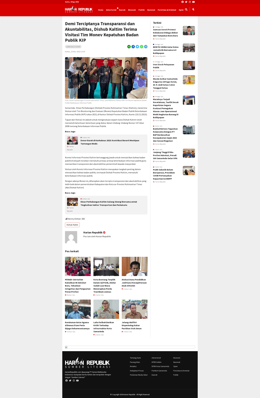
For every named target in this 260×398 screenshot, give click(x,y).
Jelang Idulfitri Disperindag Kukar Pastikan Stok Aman (132, 325)
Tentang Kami (135, 358)
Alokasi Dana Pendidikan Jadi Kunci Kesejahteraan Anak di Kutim (134, 282)
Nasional (151, 10)
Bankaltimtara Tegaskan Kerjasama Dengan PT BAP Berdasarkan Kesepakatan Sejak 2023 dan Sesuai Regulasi (165, 134)
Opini (181, 10)
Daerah (122, 10)
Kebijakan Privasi (137, 370)
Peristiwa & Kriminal (167, 10)
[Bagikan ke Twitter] (137, 46)
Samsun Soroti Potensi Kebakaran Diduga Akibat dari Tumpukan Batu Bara (165, 32)
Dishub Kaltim (72, 225)
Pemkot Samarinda (159, 370)
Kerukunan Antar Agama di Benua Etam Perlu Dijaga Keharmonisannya (77, 325)
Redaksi (133, 366)
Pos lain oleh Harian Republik (97, 236)
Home (100, 10)
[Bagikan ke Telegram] (145, 46)
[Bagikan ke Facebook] (133, 46)
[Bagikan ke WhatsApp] (141, 46)
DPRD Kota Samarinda (160, 366)
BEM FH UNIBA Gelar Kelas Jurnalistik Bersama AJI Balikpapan (166, 50)
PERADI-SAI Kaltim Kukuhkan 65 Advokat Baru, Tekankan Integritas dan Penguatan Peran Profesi (77, 285)
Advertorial (111, 10)
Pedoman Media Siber (139, 375)
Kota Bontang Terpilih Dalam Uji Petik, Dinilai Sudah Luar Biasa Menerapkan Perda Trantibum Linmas (104, 285)
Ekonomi (132, 10)
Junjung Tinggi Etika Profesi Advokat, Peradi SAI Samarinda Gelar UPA (165, 155)
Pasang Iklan (135, 362)
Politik (142, 10)
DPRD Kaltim (156, 362)
